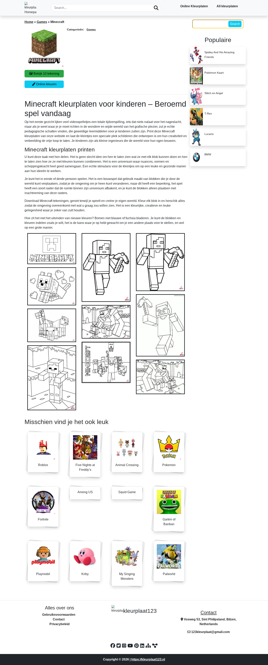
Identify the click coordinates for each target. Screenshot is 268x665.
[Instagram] (125, 645)
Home (29, 22)
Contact (209, 612)
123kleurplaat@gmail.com (210, 632)
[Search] (156, 7)
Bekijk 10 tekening (46, 73)
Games (42, 22)
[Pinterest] (137, 645)
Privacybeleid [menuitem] (59, 624)
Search (235, 24)
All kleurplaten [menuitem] (227, 6)
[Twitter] (119, 645)
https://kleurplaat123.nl (148, 659)
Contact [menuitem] (59, 619)
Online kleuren (46, 84)
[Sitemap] (149, 645)
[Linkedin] (143, 645)
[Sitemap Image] (155, 645)
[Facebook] (113, 645)
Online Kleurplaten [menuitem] (194, 6)
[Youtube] (131, 645)
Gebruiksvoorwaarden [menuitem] (58, 614)
